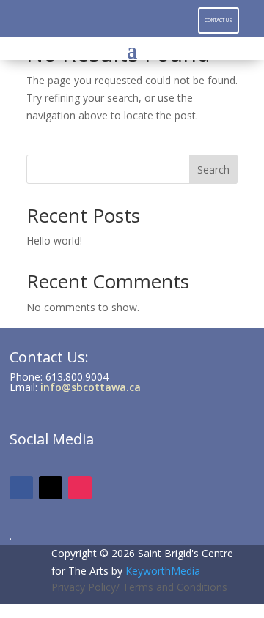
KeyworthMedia (162, 571)
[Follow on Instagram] (132, 19)
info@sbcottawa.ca (90, 387)
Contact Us (218, 20)
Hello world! (54, 240)
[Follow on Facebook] (102, 19)
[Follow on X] (161, 19)
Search (213, 169)
